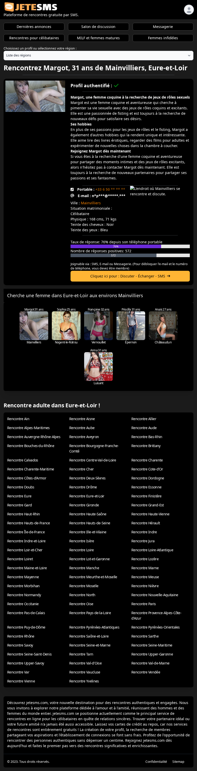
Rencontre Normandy (24, 594)
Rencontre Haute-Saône (87, 514)
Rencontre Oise (81, 603)
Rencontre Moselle (83, 585)
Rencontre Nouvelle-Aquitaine (154, 594)
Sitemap (178, 761)
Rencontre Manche (84, 567)
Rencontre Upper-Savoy (25, 663)
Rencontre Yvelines (84, 681)
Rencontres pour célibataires (34, 37)
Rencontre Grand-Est (147, 505)
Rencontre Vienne (21, 681)
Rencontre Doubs (20, 487)
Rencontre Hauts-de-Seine (89, 523)
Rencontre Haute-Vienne (150, 514)
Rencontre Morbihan (23, 585)
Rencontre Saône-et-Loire (89, 636)
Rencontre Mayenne (23, 576)
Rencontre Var (18, 672)
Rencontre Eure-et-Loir (86, 496)
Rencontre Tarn (81, 654)
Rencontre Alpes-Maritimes (28, 427)
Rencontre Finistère (146, 496)
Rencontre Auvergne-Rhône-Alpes (33, 436)
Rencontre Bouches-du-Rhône (30, 445)
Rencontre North (82, 594)
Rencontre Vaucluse (84, 672)
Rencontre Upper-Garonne (152, 654)
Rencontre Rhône (20, 636)
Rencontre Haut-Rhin (23, 514)
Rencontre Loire (81, 549)
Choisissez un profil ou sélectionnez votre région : (40, 48)
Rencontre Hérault (145, 523)
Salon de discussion (98, 26)
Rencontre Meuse (145, 576)
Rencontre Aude (143, 427)
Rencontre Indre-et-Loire (26, 540)
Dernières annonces (34, 26)
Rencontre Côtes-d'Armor (26, 478)
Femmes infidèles (163, 37)
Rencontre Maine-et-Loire (27, 567)
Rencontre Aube (81, 427)
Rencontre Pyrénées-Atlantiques (94, 627)
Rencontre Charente (147, 460)
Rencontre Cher (81, 469)
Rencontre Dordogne (147, 478)
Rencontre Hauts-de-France (28, 523)
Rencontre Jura (142, 540)
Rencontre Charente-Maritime (30, 469)
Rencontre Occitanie (23, 603)
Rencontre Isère (81, 540)
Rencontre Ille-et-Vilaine (87, 531)
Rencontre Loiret (20, 558)
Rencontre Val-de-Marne (150, 663)
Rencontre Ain (18, 418)
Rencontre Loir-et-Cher (25, 549)
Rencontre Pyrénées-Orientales (155, 627)
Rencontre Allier (143, 418)
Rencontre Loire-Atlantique (152, 549)
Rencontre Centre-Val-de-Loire (92, 460)
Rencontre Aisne (82, 418)
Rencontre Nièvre (145, 585)
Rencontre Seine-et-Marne (89, 645)
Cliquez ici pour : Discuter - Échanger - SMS (127, 276)
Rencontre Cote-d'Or (147, 469)
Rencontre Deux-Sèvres (87, 478)
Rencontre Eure (19, 496)
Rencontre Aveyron (84, 436)
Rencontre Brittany (145, 445)
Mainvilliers (91, 202)
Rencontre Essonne (146, 487)
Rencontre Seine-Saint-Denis (29, 654)
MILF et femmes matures (98, 37)
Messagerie (163, 26)
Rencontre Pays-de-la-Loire (90, 612)
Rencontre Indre (144, 531)
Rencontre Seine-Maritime (151, 645)
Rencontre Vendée (145, 672)
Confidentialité (156, 761)
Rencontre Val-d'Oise (85, 663)
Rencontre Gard (19, 505)
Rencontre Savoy (20, 645)
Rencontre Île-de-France (26, 531)
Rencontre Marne (145, 567)
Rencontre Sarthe (145, 636)
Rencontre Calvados (22, 460)
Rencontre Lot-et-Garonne (89, 558)
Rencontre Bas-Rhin (146, 436)
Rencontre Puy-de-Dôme (26, 627)
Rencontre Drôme (83, 487)
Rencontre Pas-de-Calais (26, 612)
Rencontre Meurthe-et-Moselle (93, 576)
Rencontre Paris (143, 603)
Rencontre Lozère (145, 558)
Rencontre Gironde (84, 505)
